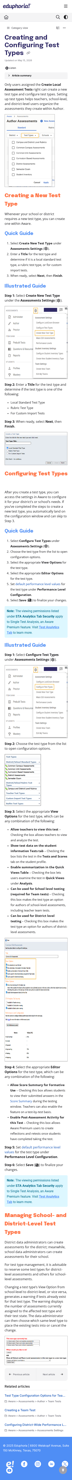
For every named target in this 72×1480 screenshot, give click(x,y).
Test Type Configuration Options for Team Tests (36, 1395)
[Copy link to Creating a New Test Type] (24, 204)
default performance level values (37, 584)
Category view (19, 27)
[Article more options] (64, 28)
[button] (20, 1374)
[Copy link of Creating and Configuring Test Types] (28, 53)
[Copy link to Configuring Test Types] (11, 482)
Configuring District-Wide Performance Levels (36, 1425)
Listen (12, 67)
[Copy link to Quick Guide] (39, 234)
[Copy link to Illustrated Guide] (52, 286)
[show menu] (66, 6)
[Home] (17, 6)
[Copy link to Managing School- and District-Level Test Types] (27, 1232)
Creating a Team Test (20, 1410)
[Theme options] (66, 17)
